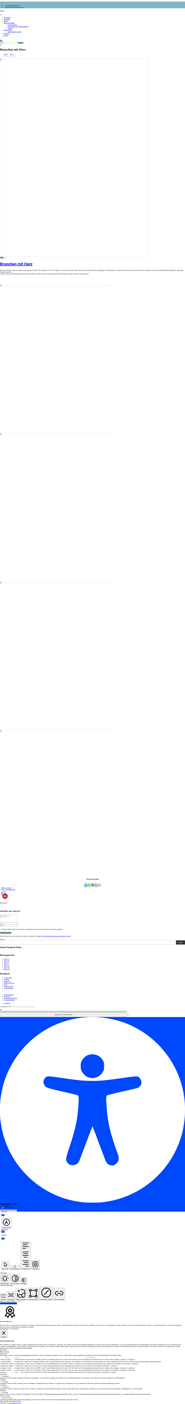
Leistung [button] (2, 1380)
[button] (128, 1015)
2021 (5, 968)
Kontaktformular (9, 995)
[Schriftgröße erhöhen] (3, 1208)
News (6, 21)
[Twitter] (96, 883)
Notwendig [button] (3, 1350)
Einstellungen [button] (4, 1329)
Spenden (7, 19)
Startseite (7, 17)
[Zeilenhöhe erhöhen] (3, 1231)
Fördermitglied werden (15, 32)
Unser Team (8, 30)
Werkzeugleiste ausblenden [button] (8, 1210)
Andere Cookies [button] (5, 1396)
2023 (5, 964)
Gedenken (7, 981)
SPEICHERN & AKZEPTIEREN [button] (10, 1401)
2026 (5, 959)
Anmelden (7, 1003)
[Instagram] (92, 883)
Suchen (2, 939)
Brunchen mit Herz (16, 264)
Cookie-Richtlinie (9, 1000)
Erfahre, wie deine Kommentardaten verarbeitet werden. (54, 936)
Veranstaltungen (10, 889)
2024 (5, 962)
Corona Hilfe (8, 978)
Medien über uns (9, 983)
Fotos (6, 35)
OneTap (11, 1207)
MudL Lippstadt (6, 888)
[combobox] (63, 1014)
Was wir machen (9, 23)
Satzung (10, 28)
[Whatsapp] (89, 883)
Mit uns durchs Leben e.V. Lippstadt (24, 1006)
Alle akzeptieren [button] (14, 1329)
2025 (5, 961)
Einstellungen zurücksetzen (8, 1303)
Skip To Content (5, 1301)
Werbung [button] (3, 1390)
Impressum (7, 996)
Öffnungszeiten (8, 986)
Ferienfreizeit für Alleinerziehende (18, 26)
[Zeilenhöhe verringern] (3, 1239)
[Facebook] (85, 883)
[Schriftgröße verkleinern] (3, 1215)
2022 (5, 966)
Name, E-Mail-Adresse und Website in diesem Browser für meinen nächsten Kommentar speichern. (32, 929)
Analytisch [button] (3, 1385)
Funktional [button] (3, 1374)
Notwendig (5, 1352)
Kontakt (6, 34)
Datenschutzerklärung (10, 998)
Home (6, 54)
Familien (6, 979)
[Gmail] (99, 883)
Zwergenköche (12, 25)
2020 (5, 969)
